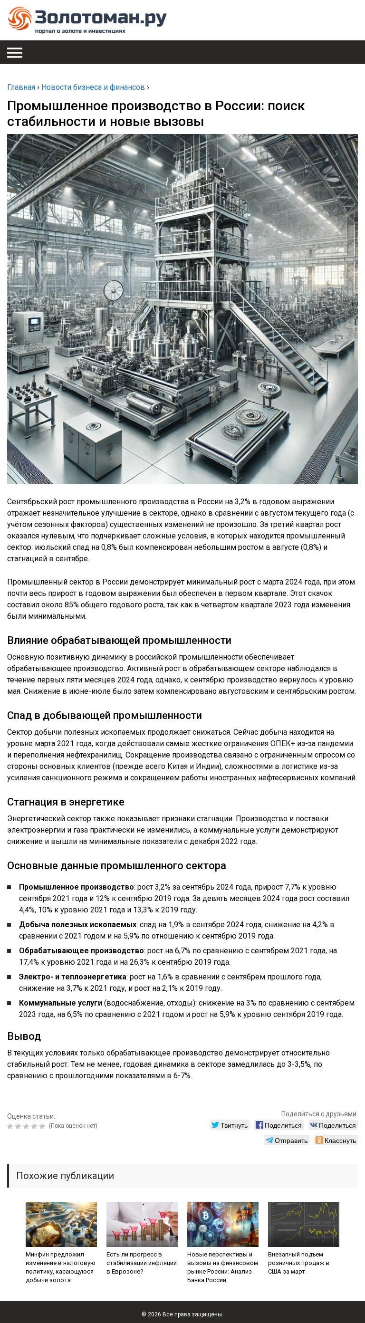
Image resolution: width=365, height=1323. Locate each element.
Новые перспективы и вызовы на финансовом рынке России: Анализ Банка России (222, 1267)
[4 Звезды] (35, 1126)
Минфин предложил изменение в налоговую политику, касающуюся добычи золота (61, 1267)
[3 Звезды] (27, 1126)
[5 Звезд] (43, 1126)
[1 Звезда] (11, 1126)
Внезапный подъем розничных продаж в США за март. (298, 1263)
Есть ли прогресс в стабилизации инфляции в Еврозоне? (141, 1263)
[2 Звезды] (19, 1126)
